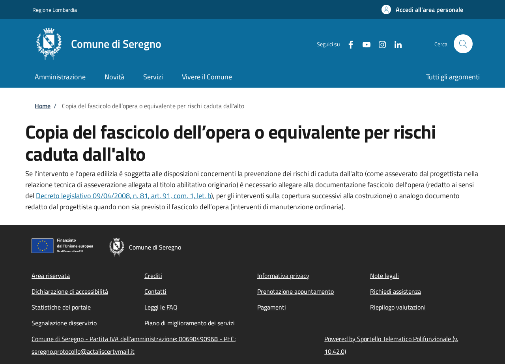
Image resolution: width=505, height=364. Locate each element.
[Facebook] (347, 43)
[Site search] (463, 43)
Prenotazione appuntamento (295, 291)
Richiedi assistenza (395, 291)
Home (42, 106)
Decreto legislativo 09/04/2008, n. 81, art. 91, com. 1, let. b (123, 195)
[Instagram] (379, 43)
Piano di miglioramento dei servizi (189, 323)
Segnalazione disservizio (64, 323)
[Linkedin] (395, 43)
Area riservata (51, 275)
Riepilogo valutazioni (398, 307)
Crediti (153, 275)
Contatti (155, 291)
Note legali (384, 275)
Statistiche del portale (61, 307)
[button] (422, 9)
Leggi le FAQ (161, 307)
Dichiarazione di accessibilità (70, 291)
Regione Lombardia (54, 10)
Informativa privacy (283, 275)
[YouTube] (363, 43)
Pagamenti (271, 307)
